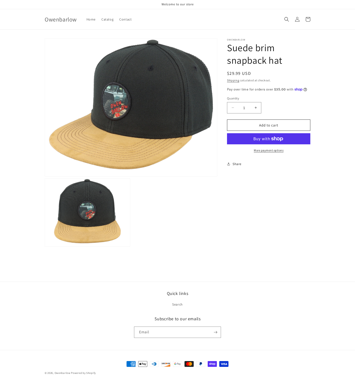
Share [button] (237, 163)
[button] (286, 19)
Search (177, 304)
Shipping (233, 80)
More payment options (269, 150)
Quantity (233, 98)
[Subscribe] (215, 332)
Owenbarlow (63, 373)
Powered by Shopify (83, 373)
